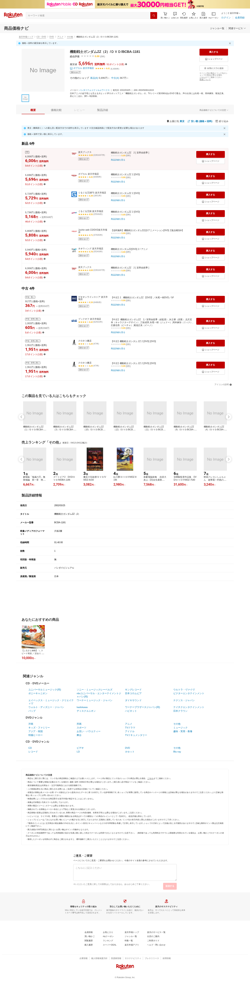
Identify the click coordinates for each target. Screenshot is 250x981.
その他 (70, 37)
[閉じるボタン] (230, 43)
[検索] (153, 15)
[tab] (33, 110)
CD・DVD (41, 37)
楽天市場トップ (26, 37)
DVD (51, 37)
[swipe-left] (21, 417)
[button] (175, 15)
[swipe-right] (228, 417)
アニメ (60, 37)
